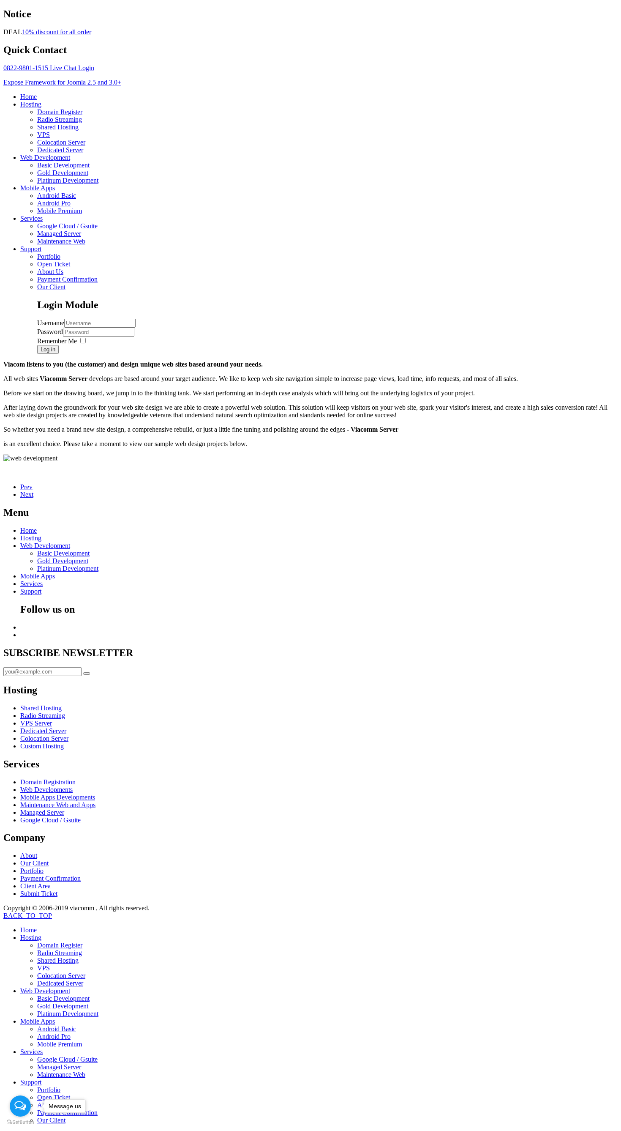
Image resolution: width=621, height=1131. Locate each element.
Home (28, 96)
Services (31, 218)
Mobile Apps (37, 188)
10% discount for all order (56, 32)
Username (50, 322)
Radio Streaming (59, 119)
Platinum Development (67, 180)
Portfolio (48, 256)
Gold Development (62, 172)
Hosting (30, 104)
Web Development (45, 157)
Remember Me (57, 341)
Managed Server (59, 233)
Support (30, 248)
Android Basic (56, 195)
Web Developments (46, 789)
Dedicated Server (60, 149)
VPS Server (36, 723)
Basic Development (63, 165)
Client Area (35, 886)
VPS (43, 134)
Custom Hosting (42, 746)
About (28, 855)
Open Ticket (53, 264)
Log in (48, 349)
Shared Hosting (58, 127)
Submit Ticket (38, 893)
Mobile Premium (59, 210)
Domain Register (59, 111)
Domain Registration (48, 782)
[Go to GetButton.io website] (20, 1122)
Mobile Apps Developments (57, 797)
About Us (50, 271)
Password (50, 331)
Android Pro (54, 203)
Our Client (51, 286)
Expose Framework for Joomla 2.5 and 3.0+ (62, 82)
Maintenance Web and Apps (57, 804)
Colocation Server (61, 142)
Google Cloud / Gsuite (67, 226)
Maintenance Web (61, 241)
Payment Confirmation (67, 279)
